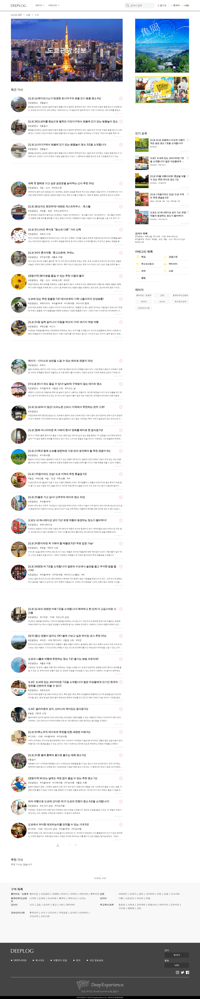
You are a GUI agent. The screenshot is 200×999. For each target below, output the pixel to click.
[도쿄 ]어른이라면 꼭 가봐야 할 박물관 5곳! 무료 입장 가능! (60, 543)
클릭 (115, 991)
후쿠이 (62, 898)
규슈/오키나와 (18, 912)
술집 (31, 478)
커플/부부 (57, 303)
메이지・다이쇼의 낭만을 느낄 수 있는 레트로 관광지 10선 (60, 360)
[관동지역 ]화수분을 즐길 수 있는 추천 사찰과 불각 (56, 275)
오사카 (46, 904)
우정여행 (45, 257)
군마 (141, 894)
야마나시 (72, 898)
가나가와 (175, 894)
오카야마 (141, 904)
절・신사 (45, 187)
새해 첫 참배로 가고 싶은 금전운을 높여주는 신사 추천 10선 (61, 183)
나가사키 (52, 912)
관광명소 (33, 103)
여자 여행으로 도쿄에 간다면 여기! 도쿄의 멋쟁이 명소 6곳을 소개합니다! (68, 801)
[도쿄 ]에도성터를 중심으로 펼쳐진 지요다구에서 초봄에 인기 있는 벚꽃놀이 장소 (73, 121)
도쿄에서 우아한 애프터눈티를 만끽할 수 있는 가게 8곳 (58, 824)
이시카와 (52, 898)
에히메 (131, 908)
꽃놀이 (44, 103)
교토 (38, 904)
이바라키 (123, 894)
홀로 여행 (57, 257)
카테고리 (52, 5)
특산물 (61, 478)
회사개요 (39, 960)
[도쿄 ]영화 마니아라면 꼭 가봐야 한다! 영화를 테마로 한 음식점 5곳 (65, 430)
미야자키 (83, 912)
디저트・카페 (47, 617)
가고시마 (34, 916)
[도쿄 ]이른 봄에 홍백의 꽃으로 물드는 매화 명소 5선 (57, 755)
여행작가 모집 (60, 960)
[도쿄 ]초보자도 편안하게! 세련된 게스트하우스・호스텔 (59, 206)
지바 (159, 894)
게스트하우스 (61, 211)
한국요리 (45, 690)
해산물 (44, 326)
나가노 (82, 898)
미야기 (64, 894)
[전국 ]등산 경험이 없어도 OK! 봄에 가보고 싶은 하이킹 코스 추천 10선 (67, 635)
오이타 (73, 912)
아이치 (140, 898)
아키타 (73, 894)
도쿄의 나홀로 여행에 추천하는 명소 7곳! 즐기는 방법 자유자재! (63, 659)
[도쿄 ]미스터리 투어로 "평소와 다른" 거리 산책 (54, 229)
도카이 (103, 898)
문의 (78, 960)
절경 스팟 (58, 388)
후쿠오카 (34, 912)
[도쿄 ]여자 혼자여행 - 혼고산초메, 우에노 (51, 252)
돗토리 (122, 904)
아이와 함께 (83, 303)
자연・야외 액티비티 (51, 640)
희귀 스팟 (46, 234)
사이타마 (150, 894)
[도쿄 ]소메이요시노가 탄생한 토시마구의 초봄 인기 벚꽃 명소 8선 (64, 98)
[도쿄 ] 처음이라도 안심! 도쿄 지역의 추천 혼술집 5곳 (57, 474)
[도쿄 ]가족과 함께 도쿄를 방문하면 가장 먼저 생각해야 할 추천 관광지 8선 (69, 451)
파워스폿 (57, 187)
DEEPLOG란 (20, 960)
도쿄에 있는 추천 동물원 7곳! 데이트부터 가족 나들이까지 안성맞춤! (66, 299)
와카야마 (70, 904)
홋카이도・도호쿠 (19, 894)
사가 (43, 912)
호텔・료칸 (46, 211)
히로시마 (152, 904)
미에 (148, 898)
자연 (67, 280)
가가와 (122, 908)
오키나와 (45, 916)
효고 (54, 904)
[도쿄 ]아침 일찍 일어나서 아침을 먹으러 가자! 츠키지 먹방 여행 (63, 322)
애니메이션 (46, 524)
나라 (61, 904)
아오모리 (45, 894)
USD (187, 5)
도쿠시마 (174, 904)
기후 (121, 898)
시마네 (131, 904)
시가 (32, 904)
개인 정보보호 (96, 960)
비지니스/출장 (72, 574)
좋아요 (163, 5)
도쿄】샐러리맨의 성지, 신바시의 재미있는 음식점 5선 (58, 709)
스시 (53, 326)
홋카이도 (34, 894)
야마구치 (163, 904)
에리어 (38, 5)
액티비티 (45, 303)
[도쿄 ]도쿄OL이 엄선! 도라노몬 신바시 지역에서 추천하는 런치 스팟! (66, 407)
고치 (139, 908)
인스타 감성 (63, 617)
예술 (43, 548)
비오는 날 (71, 388)
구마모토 (63, 912)
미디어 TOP (16, 15)
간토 (28, 15)
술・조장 (51, 478)
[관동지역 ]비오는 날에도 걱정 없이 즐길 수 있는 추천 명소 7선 (62, 778)
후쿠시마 (94, 894)
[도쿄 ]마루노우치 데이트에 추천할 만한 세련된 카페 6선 (59, 732)
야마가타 (83, 894)
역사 (43, 365)
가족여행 (70, 303)
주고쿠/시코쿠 (107, 904)
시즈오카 (129, 898)
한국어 (176, 5)
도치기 (133, 894)
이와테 (55, 894)
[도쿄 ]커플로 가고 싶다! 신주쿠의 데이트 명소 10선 (56, 497)
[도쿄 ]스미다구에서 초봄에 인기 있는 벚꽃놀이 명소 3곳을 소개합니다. (67, 144)
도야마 (42, 898)
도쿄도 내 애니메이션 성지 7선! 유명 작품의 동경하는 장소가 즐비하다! (67, 520)
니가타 (33, 898)
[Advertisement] (67, 171)
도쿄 (166, 894)
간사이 (14, 904)
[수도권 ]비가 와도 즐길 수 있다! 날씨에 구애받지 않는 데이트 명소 (65, 384)
